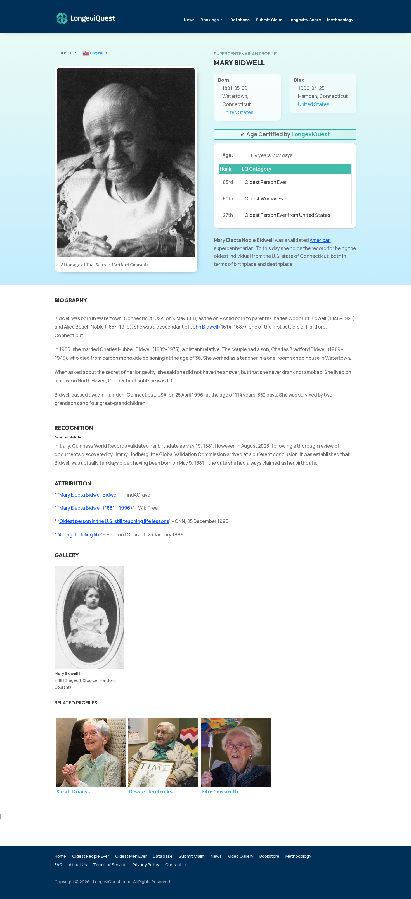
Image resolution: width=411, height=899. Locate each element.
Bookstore (269, 856)
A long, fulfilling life (79, 534)
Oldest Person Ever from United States (287, 215)
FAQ (59, 865)
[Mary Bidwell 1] (89, 667)
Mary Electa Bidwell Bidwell (89, 495)
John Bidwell (204, 326)
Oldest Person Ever (266, 182)
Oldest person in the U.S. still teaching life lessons (114, 521)
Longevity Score (305, 19)
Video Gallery (240, 856)
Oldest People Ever (90, 856)
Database (240, 19)
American (320, 240)
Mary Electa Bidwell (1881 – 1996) (95, 508)
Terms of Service (109, 865)
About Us (78, 865)
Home (60, 856)
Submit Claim (269, 19)
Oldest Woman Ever (266, 198)
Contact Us (176, 865)
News (189, 19)
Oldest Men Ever (131, 856)
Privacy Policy (146, 865)
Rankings (209, 19)
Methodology (340, 19)
